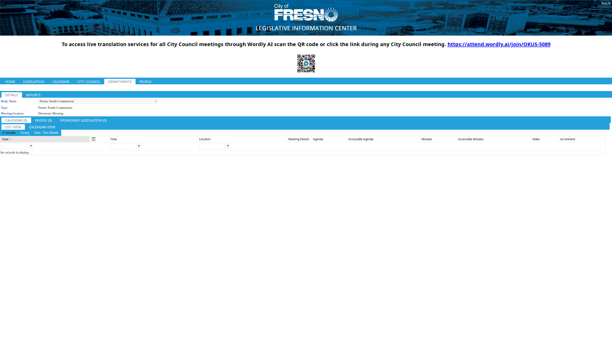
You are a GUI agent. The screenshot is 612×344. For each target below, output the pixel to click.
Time (113, 139)
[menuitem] (9, 133)
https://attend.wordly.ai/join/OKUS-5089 (499, 44)
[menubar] (30, 133)
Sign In (606, 3)
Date (5, 139)
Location (204, 139)
